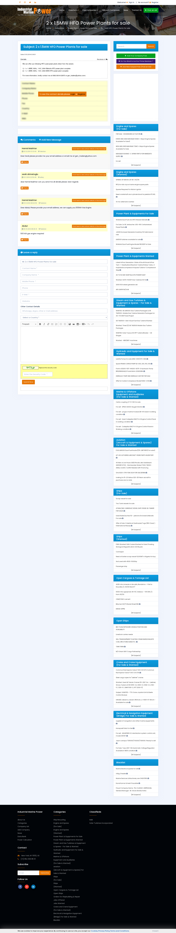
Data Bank (22, 836)
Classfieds (72, 10)
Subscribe (45, 873)
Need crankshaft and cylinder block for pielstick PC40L (135, 194)
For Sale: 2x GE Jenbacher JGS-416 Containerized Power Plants (134, 226)
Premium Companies (111, 10)
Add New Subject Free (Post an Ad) (136, 67)
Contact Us (137, 10)
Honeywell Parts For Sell (124, 728)
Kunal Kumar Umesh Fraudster (127, 783)
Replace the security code (48, 368)
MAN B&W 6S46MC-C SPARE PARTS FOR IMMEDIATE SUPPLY (134, 155)
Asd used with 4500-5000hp (126, 561)
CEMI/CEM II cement (123, 599)
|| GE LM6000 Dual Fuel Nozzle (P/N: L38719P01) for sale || (135, 450)
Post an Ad (152, 10)
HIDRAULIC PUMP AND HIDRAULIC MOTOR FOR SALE (133, 376)
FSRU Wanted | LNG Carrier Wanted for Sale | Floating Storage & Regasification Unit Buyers (135, 545)
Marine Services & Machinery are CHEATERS (132, 778)
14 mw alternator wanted (125, 202)
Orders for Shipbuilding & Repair (67, 896)
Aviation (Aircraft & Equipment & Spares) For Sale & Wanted (69, 869)
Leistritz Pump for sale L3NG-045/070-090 (131, 359)
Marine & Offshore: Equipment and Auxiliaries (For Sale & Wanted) (64, 859)
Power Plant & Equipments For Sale (68, 836)
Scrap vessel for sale (123, 499)
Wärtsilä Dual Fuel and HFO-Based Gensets (132, 220)
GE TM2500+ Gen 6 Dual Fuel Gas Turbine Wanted (134, 321)
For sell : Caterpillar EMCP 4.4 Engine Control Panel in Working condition (134, 428)
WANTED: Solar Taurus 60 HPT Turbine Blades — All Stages (134, 334)
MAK (91, 820)
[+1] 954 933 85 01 (28, 859)
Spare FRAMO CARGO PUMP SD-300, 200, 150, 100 (133, 364)
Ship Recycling (59, 820)
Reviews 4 (101, 59)
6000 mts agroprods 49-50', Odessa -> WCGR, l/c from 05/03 (134, 593)
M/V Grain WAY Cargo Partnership (128, 651)
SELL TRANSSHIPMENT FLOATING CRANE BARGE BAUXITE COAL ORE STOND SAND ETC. (135, 640)
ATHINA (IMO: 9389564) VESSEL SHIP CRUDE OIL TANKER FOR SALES (135, 509)
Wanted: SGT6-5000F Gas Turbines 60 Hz (131, 280)
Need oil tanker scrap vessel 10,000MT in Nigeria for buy (136, 556)
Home (61, 10)
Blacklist (57, 920)
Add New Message (51, 139)
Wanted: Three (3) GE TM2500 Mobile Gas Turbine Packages (133, 326)
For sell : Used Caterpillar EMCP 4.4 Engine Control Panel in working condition (136, 420)
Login (73, 94)
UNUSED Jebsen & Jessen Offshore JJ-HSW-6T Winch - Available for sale (136, 701)
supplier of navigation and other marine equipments (135, 721)
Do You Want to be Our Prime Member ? (136, 61)
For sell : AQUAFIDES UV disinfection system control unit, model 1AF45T (135, 734)
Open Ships (58, 893)
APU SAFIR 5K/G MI (122, 290)
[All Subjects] (136, 165)
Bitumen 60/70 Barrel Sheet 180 (127, 604)
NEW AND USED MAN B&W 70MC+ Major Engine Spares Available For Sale (135, 147)
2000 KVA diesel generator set (126, 285)
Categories (22, 823)
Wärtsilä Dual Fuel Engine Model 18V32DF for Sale (133, 244)
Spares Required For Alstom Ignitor (128, 189)
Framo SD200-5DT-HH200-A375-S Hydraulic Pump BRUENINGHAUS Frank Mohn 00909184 (134, 370)
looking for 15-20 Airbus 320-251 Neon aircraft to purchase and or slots (133, 478)
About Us (21, 820)
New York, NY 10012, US (30, 855)
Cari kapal (120, 552)
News (126, 10)
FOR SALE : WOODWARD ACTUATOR (128, 134)
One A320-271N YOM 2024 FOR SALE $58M (131, 473)
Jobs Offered (59, 900)
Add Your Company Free (137, 56)
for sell (118, 161)
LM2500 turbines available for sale (128, 239)
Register (81, 94)
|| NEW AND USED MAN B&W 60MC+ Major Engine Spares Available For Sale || (136, 140)
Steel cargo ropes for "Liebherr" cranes (129, 678)
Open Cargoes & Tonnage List (66, 890)
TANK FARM (120, 647)
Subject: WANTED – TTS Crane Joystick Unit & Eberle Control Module (134, 693)
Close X (155, 931)
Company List (23, 826)
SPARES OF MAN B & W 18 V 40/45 (127, 180)
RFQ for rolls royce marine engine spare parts (132, 184)
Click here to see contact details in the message (89, 149)
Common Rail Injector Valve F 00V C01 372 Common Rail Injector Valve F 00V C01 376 (135, 671)
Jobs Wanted (59, 903)
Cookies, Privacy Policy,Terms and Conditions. (110, 931)
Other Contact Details (30, 306)
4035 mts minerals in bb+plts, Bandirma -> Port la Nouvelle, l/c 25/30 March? (134, 585)
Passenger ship (121, 566)
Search (151, 46)
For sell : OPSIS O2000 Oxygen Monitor (129, 407)
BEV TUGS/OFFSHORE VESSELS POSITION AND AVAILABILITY (131, 628)
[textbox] (64, 344)
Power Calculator (25, 840)
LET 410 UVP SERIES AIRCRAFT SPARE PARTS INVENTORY (135, 455)
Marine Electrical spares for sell (127, 769)
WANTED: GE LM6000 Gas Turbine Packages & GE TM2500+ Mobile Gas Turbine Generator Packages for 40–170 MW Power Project (135, 313)
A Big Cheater (121, 774)
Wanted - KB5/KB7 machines (126, 340)
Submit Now (28, 382)
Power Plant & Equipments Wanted (68, 840)
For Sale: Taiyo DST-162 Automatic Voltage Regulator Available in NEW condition (135, 749)
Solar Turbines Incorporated (101, 823)
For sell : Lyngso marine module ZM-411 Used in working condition (136, 413)
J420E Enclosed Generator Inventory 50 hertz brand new (134, 233)
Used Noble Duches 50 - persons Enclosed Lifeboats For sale (135, 517)
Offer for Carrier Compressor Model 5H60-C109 (133, 381)
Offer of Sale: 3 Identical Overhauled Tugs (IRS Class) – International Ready (136, 524)
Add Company (24, 830)
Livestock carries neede (124, 634)
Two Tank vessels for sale (125, 503)
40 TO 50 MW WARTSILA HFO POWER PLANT (131, 275)
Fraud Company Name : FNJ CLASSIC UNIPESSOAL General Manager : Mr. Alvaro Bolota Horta (134, 789)
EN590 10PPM (120, 609)
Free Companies (89, 10)
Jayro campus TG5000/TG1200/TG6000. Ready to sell (136, 741)
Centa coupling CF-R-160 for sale (128, 402)
